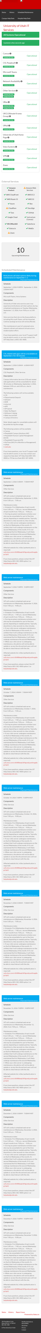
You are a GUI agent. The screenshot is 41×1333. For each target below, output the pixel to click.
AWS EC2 (31, 195)
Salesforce (31, 224)
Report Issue (20, 1312)
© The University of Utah (8, 1327)
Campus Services (8, 96)
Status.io (12, 228)
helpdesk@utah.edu (10, 563)
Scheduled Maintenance (25, 12)
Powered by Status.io (31, 1314)
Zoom (12, 233)
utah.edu (8, 447)
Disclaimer (25, 1325)
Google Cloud (12, 217)
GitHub (31, 213)
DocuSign (31, 208)
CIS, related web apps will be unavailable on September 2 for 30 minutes (20, 355)
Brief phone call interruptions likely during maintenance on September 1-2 (19, 276)
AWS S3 (31, 199)
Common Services (9, 57)
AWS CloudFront (12, 195)
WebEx (31, 228)
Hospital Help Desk (24, 18)
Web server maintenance (13, 472)
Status (4, 12)
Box (31, 204)
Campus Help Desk (8, 18)
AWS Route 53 (12, 199)
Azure (12, 204)
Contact (24, 1330)
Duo (12, 213)
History (11, 12)
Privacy (24, 1327)
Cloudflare (12, 208)
